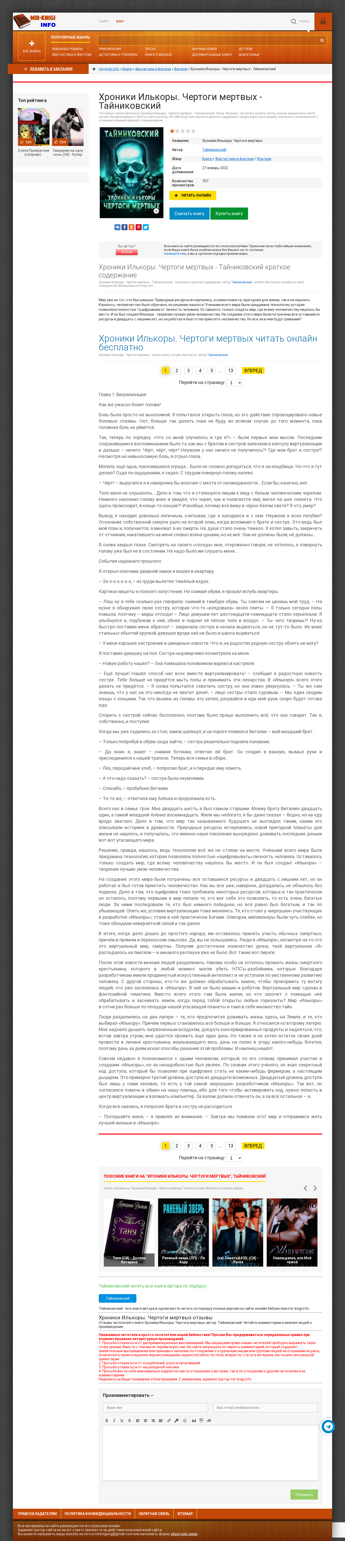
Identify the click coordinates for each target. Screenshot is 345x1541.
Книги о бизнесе (158, 55)
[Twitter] (146, 227)
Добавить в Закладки (51, 69)
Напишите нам (175, 253)
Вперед (253, 370)
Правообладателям (37, 1514)
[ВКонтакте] (117, 227)
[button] (106, 1420)
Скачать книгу (190, 213)
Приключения (110, 49)
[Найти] (322, 40)
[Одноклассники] (132, 227)
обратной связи (184, 1534)
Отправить (304, 1495)
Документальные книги (212, 55)
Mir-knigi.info (51, 21)
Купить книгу (229, 213)
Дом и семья (249, 55)
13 (230, 370)
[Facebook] (124, 227)
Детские (246, 49)
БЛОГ (120, 21)
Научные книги (204, 49)
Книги (103, 21)
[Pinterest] (139, 227)
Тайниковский (214, 150)
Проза (150, 49)
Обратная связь (154, 1514)
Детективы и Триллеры (118, 55)
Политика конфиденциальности (98, 1514)
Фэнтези (264, 159)
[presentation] (107, 1420)
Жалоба (127, 252)
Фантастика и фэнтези (71, 55)
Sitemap (185, 1514)
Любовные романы (67, 49)
